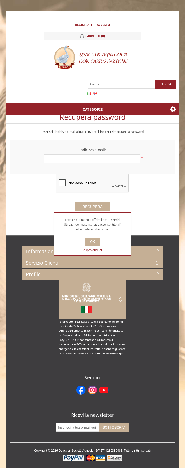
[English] (95, 93)
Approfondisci (92, 250)
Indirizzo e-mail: (92, 149)
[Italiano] (89, 93)
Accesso (103, 25)
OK (92, 242)
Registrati (83, 25)
